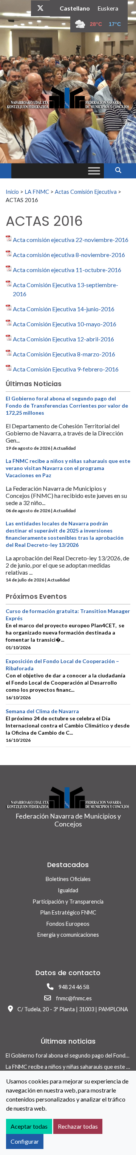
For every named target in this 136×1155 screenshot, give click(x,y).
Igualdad (68, 890)
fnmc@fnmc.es (74, 998)
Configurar (25, 1141)
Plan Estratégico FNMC (68, 912)
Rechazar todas (78, 1126)
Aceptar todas (29, 1126)
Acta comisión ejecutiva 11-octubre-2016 (67, 269)
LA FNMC (37, 191)
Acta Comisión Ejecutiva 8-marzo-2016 (64, 354)
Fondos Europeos (68, 924)
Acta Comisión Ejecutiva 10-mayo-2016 (64, 323)
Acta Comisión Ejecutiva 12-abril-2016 (63, 338)
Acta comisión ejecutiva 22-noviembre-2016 (70, 239)
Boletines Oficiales (68, 879)
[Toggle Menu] (94, 170)
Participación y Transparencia (68, 901)
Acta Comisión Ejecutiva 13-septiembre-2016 (65, 289)
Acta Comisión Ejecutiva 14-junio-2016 (63, 308)
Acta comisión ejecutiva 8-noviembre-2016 (69, 254)
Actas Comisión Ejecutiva (86, 191)
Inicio (12, 191)
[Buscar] (121, 169)
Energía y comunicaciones (68, 934)
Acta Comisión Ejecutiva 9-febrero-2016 (66, 369)
